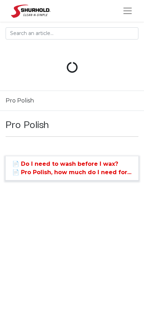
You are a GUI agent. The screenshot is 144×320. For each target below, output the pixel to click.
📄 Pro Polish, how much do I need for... (71, 172)
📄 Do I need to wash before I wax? (65, 164)
